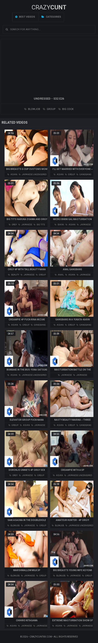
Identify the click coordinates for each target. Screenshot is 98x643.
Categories (53, 16)
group (51, 109)
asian (13, 174)
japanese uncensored (33, 174)
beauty (15, 275)
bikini (60, 224)
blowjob (33, 109)
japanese (26, 224)
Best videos (26, 16)
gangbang (85, 174)
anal (60, 275)
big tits (40, 224)
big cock (68, 109)
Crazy (48, 7)
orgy (14, 224)
